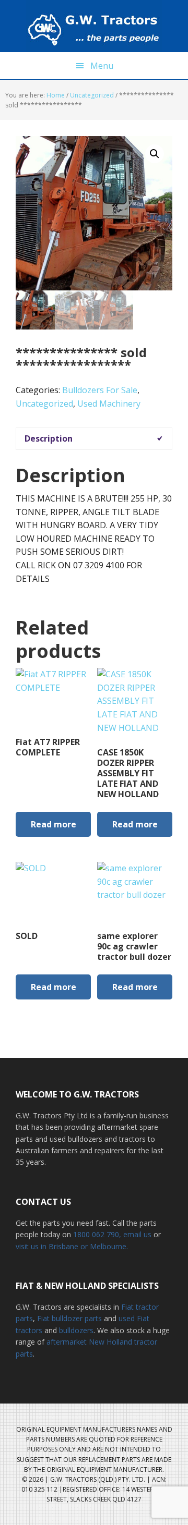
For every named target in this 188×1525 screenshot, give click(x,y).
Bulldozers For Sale (99, 390)
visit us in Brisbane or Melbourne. (72, 1246)
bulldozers (76, 1330)
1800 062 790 (96, 1234)
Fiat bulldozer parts (69, 1318)
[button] (154, 153)
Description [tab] (49, 438)
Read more (53, 824)
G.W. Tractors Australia (94, 26)
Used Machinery (108, 403)
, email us (136, 1234)
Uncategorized (92, 95)
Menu (101, 65)
